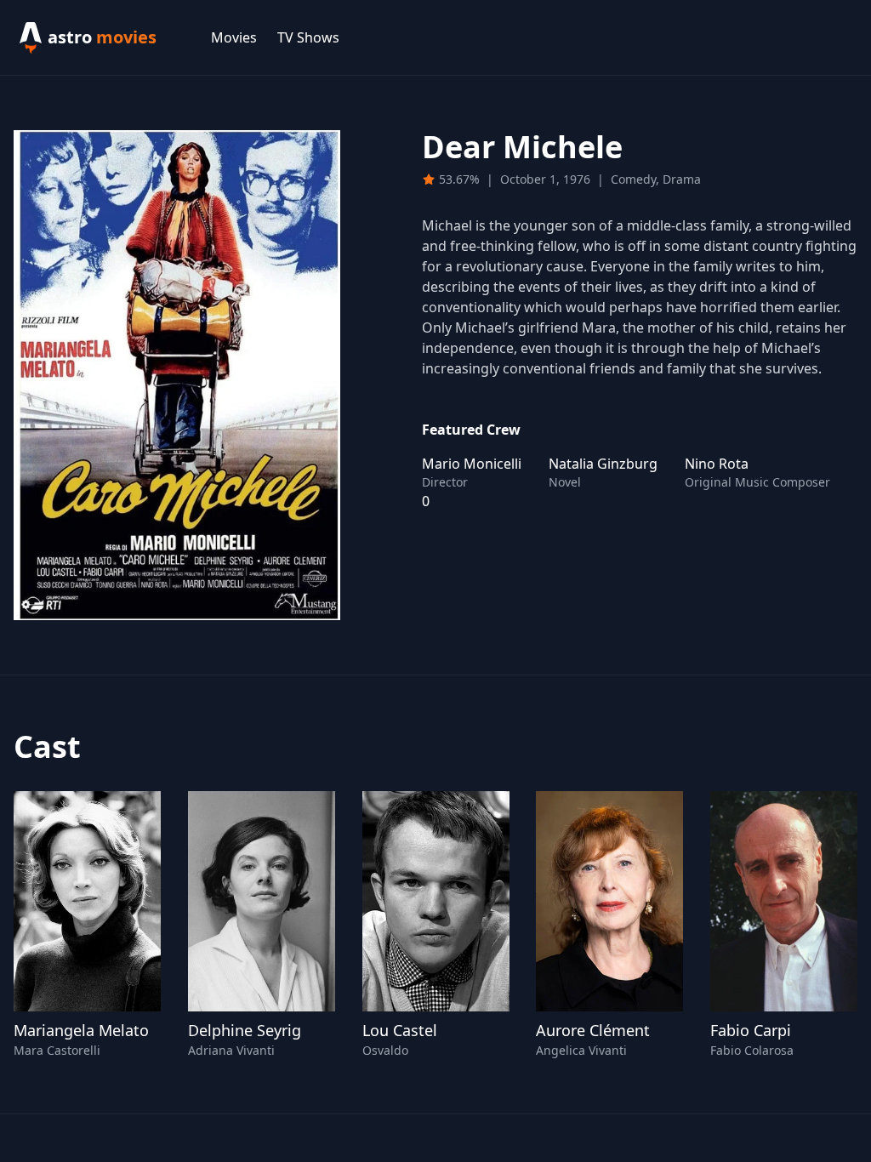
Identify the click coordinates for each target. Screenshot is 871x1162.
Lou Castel (399, 1030)
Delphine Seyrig (244, 1030)
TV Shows (308, 37)
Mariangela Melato (81, 1030)
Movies (234, 37)
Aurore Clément (593, 1030)
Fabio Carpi (750, 1030)
